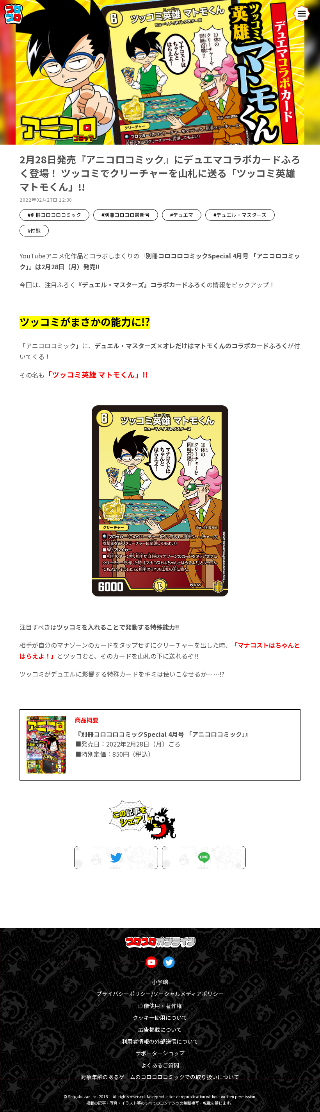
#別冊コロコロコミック (54, 214)
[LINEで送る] (204, 857)
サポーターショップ (160, 1053)
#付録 (34, 230)
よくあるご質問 (160, 1065)
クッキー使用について (160, 1017)
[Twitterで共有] (116, 857)
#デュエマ (181, 214)
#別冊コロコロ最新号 (125, 214)
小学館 (160, 982)
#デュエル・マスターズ (240, 214)
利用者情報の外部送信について (160, 1041)
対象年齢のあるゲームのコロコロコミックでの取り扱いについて (160, 1077)
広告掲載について (160, 1029)
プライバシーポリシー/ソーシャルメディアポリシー (160, 993)
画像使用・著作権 (160, 1006)
